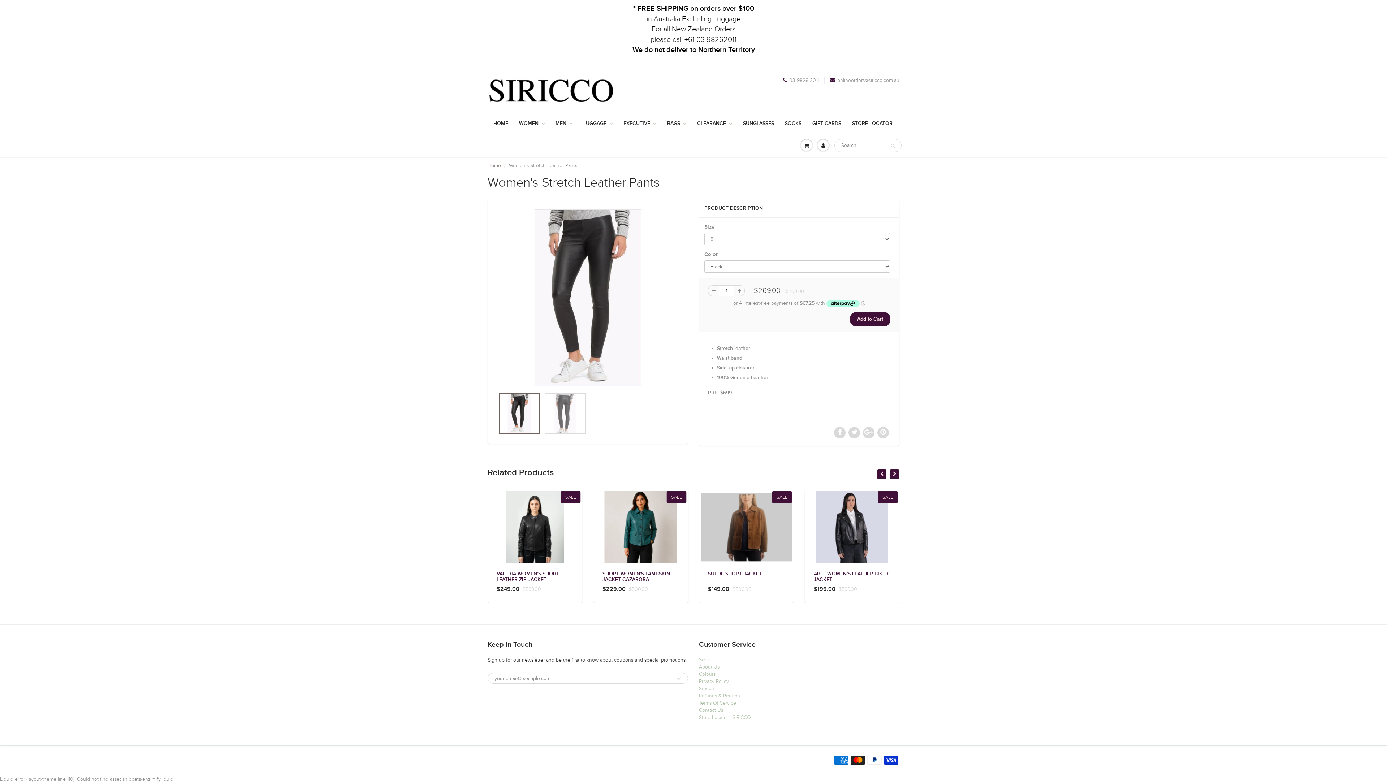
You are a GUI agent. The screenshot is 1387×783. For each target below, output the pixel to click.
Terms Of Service (717, 703)
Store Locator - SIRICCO (725, 717)
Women (529, 123)
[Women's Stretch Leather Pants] (588, 298)
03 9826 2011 (804, 80)
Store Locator (872, 123)
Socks (793, 123)
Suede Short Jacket (735, 573)
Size (709, 227)
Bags (673, 123)
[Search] (892, 146)
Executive (636, 123)
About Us (709, 667)
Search (706, 688)
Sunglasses (758, 123)
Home (500, 123)
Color (711, 254)
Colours (707, 674)
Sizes (704, 660)
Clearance (711, 123)
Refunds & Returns (719, 696)
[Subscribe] (679, 678)
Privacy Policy (714, 681)
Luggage (594, 123)
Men (561, 123)
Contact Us (711, 710)
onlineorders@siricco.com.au (868, 80)
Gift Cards (826, 123)
